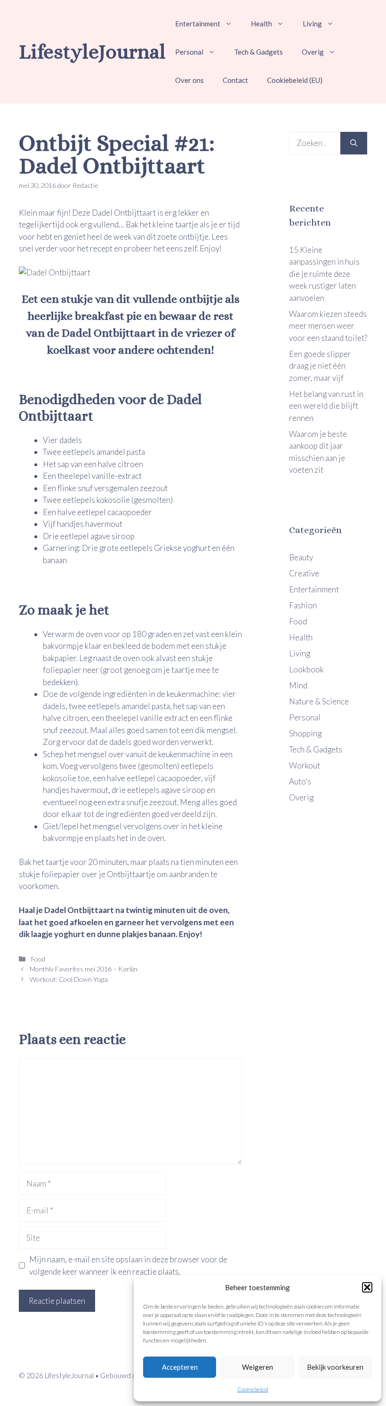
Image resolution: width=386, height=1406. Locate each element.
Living (312, 23)
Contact (235, 80)
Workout (304, 765)
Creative (304, 573)
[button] (367, 1287)
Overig (313, 52)
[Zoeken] (353, 143)
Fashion (303, 605)
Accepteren (180, 1367)
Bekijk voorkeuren (335, 1367)
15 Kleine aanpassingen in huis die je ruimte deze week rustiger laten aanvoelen (324, 274)
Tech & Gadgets (258, 52)
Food (37, 959)
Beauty (301, 557)
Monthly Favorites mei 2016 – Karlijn (83, 969)
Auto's (300, 781)
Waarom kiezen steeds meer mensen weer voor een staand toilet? (328, 326)
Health (261, 23)
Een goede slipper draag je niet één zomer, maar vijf (320, 366)
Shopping (305, 733)
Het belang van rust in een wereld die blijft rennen (326, 406)
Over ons (189, 80)
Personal (189, 52)
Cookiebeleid (252, 1389)
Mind (298, 685)
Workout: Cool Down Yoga (69, 979)
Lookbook (306, 669)
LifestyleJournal (92, 51)
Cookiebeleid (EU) (294, 80)
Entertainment (197, 23)
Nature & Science (319, 701)
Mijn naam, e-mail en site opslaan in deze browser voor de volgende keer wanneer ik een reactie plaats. (128, 1265)
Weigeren (257, 1367)
